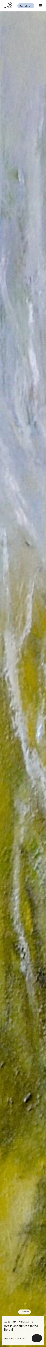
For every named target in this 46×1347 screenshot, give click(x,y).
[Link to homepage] (8, 5)
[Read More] (23, 1330)
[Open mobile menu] (40, 6)
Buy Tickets (25, 5)
